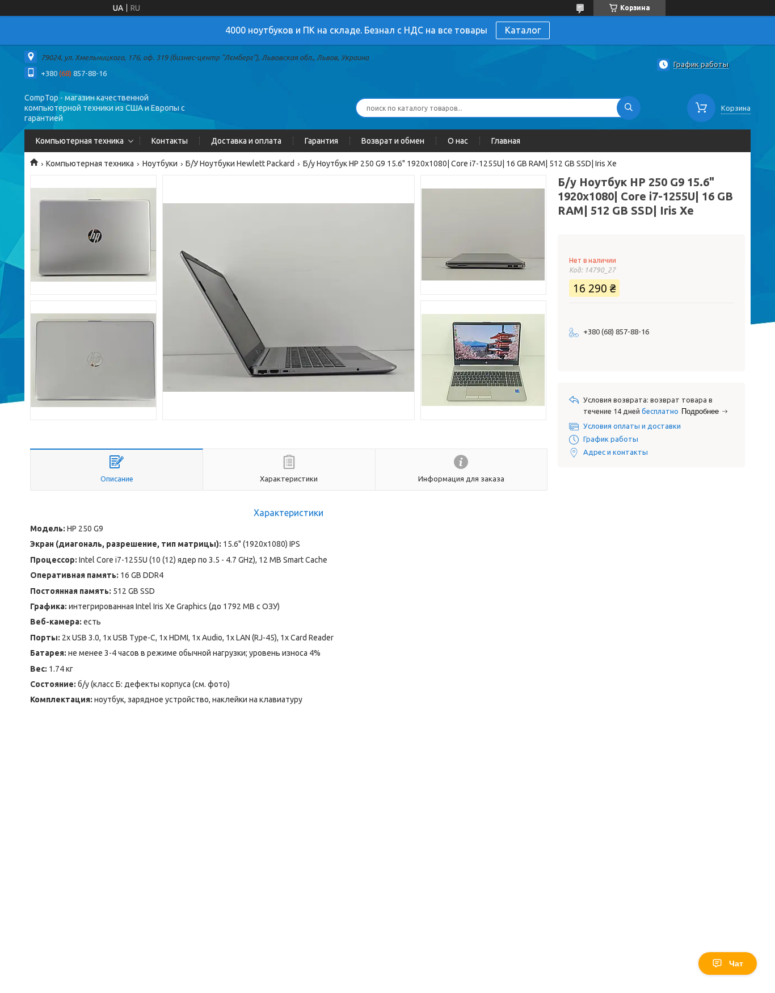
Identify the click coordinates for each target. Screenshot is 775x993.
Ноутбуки (160, 163)
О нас (458, 141)
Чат (736, 963)
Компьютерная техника (80, 141)
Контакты (169, 141)
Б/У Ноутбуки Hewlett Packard (240, 163)
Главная (505, 141)
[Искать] (629, 108)
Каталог (523, 30)
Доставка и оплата (246, 141)
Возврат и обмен (392, 141)
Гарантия (321, 141)
